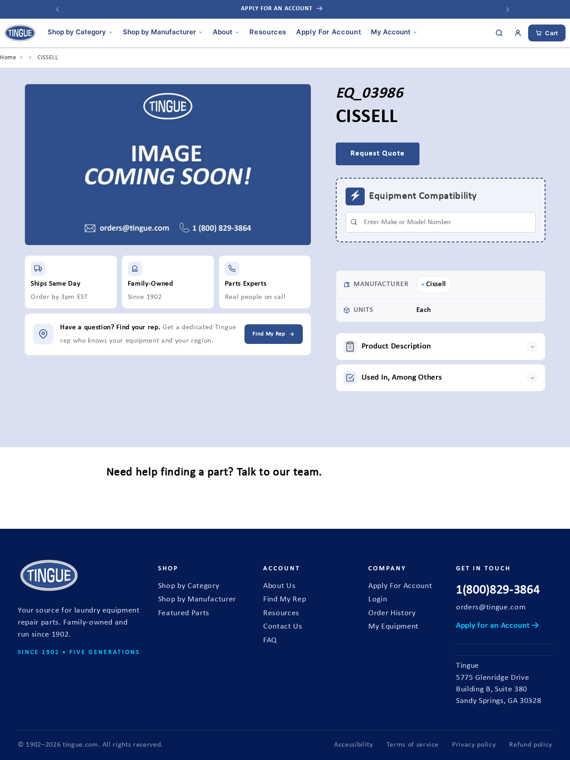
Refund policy (530, 744)
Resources (267, 32)
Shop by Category (77, 32)
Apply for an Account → (497, 625)
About (222, 32)
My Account (391, 32)
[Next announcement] (507, 9)
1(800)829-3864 (498, 590)
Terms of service (413, 744)
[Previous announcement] (57, 9)
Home (8, 57)
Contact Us (282, 626)
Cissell (436, 284)
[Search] (499, 33)
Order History (392, 613)
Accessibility (353, 744)
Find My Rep (284, 599)
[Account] (517, 33)
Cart (551, 33)
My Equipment (393, 626)
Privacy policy (474, 744)
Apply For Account (328, 32)
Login (377, 599)
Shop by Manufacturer (159, 32)
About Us (279, 586)
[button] (441, 346)
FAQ (270, 640)
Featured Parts (183, 613)
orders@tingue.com (490, 607)
